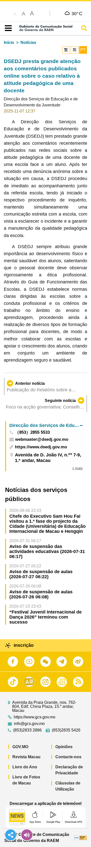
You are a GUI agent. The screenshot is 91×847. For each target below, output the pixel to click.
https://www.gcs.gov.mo (34, 717)
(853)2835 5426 (66, 730)
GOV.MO (20, 747)
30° (77, 13)
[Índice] (7, 28)
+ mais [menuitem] (77, 468)
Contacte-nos (68, 757)
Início (9, 42)
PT (83, 50)
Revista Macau (26, 757)
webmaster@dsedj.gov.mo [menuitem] (41, 439)
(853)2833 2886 (27, 730)
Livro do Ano (24, 767)
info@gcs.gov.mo (29, 724)
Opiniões (64, 747)
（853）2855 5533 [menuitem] (32, 432)
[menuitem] (46, 425)
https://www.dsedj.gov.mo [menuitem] (41, 447)
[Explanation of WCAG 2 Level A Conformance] (80, 837)
